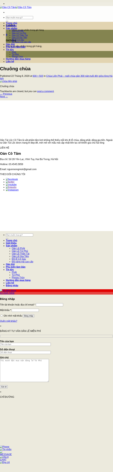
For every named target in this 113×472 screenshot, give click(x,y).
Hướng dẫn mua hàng (18, 59)
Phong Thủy (17, 56)
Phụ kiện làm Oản (15, 47)
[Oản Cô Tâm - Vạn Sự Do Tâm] (15, 7)
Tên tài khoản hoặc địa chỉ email (17, 304)
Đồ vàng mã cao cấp (21, 42)
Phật (14, 52)
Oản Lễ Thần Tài (20, 35)
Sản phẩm (11, 28)
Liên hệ (10, 61)
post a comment (45, 91)
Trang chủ (11, 23)
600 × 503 (38, 76)
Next (4, 96)
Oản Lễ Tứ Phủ (19, 33)
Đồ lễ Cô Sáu (18, 40)
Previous (6, 94)
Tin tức (10, 49)
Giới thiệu (11, 25)
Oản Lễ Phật (18, 31)
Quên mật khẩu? (8, 321)
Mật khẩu (5, 310)
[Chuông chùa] (8, 81)
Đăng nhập (28, 316)
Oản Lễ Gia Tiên (19, 37)
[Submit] (7, 21)
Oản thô (10, 44)
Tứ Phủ (15, 54)
